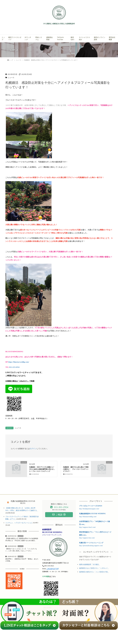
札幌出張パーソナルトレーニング (91, 543)
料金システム (38, 38)
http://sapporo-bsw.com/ (87, 538)
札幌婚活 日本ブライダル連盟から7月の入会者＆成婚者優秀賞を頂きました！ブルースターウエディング (42, 469)
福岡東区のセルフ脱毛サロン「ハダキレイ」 (94, 568)
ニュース (11, 77)
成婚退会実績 (49, 38)
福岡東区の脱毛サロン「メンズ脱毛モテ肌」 (94, 572)
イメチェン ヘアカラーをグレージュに (18, 523)
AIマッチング (28, 38)
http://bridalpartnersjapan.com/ (89, 509)
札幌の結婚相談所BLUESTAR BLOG (23, 502)
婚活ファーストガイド (14, 38)
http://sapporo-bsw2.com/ (87, 527)
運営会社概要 (112, 38)
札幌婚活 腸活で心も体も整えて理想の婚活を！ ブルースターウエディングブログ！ (75, 469)
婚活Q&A (72, 38)
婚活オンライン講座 (99, 38)
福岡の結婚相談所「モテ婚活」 (89, 564)
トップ (3, 38)
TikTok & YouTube (60, 38)
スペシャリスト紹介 (84, 38)
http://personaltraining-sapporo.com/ (91, 545)
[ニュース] (16, 467)
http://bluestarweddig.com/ (88, 516)
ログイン (33, 449)
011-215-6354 (14, 367)
